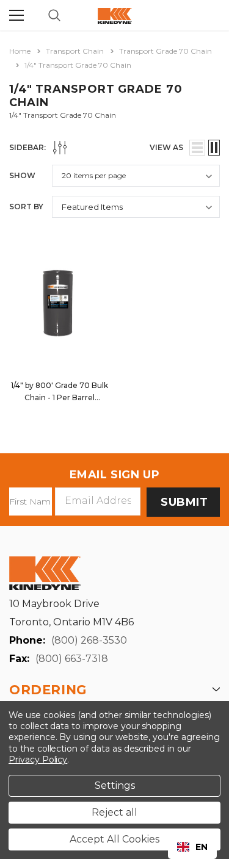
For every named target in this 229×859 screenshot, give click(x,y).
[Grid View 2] (214, 148)
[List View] (197, 148)
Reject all (114, 812)
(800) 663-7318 (71, 658)
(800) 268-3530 (89, 640)
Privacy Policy (38, 759)
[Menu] (16, 15)
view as (166, 147)
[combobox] (192, 847)
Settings (115, 785)
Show (22, 175)
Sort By (26, 206)
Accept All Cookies (114, 839)
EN (201, 846)
